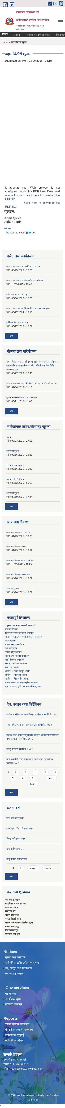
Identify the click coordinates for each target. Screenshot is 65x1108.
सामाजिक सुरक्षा (13, 999)
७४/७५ (7, 228)
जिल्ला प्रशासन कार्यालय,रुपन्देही (19, 633)
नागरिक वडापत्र (13, 1004)
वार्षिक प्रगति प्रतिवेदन (17, 1024)
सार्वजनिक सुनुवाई (14, 1035)
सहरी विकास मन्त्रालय (14, 659)
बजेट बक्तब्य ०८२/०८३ (16, 294)
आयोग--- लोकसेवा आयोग (16, 674)
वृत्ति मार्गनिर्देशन (11, 629)
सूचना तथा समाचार (15, 957)
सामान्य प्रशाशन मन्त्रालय (16, 663)
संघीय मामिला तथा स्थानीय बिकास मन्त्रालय (23, 636)
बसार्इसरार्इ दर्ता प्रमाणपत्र (19, 828)
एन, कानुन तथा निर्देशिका (18, 968)
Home (5, 42)
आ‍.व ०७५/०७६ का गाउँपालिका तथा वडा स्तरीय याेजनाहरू (31, 383)
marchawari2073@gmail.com (26, 1068)
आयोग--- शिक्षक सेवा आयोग (17, 678)
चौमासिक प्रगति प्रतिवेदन (19, 1029)
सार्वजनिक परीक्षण (14, 1040)
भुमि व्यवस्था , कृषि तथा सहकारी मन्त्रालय (23, 686)
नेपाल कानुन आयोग (13, 652)
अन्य (11, 336)
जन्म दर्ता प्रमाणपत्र (15, 818)
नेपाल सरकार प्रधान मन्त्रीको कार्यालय (21, 682)
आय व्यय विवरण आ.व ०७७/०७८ (20, 560)
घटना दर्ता (10, 993)
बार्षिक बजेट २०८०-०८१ (17, 322)
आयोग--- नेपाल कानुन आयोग (17, 671)
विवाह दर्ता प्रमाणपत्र (15, 838)
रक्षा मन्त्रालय (11, 648)
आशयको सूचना (12, 451)
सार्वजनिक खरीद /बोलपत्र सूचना (22, 962)
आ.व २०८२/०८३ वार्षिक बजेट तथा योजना (24, 280)
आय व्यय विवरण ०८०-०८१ (18, 532)
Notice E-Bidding (15, 479)
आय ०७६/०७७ (13, 588)
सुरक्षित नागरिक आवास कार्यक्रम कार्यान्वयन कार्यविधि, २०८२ (32, 714)
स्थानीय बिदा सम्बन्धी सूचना (33, 34)
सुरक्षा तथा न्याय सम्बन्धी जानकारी (20, 625)
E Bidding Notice (15, 465)
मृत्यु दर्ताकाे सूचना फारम (16, 859)
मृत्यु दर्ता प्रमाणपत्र (15, 848)
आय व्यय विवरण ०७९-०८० (18, 546)
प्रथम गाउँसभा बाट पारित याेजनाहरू (21, 397)
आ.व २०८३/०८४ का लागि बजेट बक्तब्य (23, 266)
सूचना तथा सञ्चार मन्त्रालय (17, 655)
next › (51, 778)
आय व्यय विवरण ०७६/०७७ (18, 574)
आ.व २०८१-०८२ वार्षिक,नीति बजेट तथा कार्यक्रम (28, 308)
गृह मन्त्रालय (10, 640)
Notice (9, 437)
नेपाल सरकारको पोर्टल (14, 644)
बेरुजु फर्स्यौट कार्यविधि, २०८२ (19, 749)
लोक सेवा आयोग (12, 667)
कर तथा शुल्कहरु (12, 217)
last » (33, 784)
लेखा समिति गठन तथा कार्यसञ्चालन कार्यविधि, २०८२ (29, 724)
